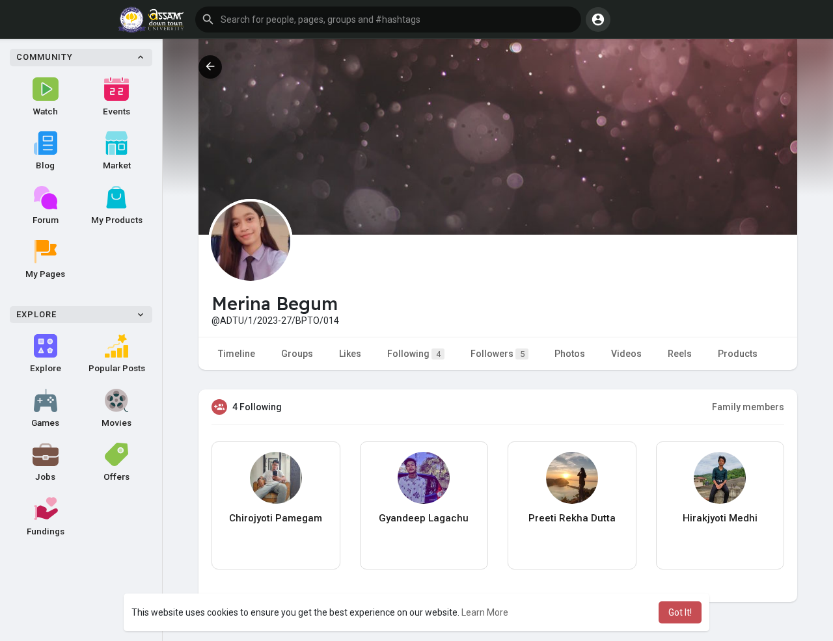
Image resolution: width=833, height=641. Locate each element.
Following (414, 353)
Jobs (45, 476)
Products (738, 353)
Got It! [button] (680, 612)
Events (116, 111)
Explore (45, 368)
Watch (45, 111)
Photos (569, 353)
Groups (297, 353)
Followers (498, 353)
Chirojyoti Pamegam (275, 518)
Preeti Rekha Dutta (572, 518)
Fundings (45, 531)
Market (117, 165)
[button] (388, 20)
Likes (350, 353)
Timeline (236, 353)
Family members (748, 407)
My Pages (45, 273)
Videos (626, 353)
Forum (46, 220)
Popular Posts (117, 368)
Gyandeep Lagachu (424, 518)
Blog (45, 165)
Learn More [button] (484, 612)
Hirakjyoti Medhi (720, 518)
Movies (116, 422)
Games (45, 422)
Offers (116, 476)
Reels (680, 353)
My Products (117, 220)
